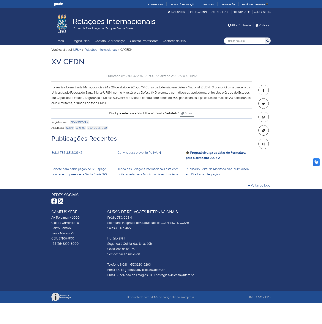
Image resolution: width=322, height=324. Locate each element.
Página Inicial (81, 41)
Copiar (189, 113)
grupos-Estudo (97, 127)
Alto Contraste (241, 25)
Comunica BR (155, 4)
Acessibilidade (220, 11)
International (199, 11)
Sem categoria (80, 122)
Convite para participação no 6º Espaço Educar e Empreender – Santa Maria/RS (79, 171)
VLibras (264, 25)
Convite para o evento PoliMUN (139, 152)
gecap (69, 127)
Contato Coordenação (110, 41)
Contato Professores (144, 41)
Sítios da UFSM (241, 11)
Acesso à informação (183, 4)
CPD (268, 297)
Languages (178, 11)
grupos (80, 127)
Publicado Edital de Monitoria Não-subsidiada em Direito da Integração (217, 171)
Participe (208, 4)
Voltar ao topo (260, 185)
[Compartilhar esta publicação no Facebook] (263, 90)
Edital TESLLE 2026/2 (66, 152)
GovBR (58, 4)
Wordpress (187, 297)
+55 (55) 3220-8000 (65, 243)
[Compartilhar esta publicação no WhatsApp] (263, 117)
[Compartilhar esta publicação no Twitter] (263, 103)
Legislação (228, 4)
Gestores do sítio (174, 41)
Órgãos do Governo (253, 4)
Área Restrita (262, 11)
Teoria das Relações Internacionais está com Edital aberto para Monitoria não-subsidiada (148, 171)
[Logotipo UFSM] (62, 23)
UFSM (258, 297)
